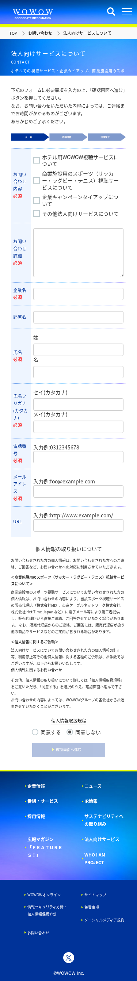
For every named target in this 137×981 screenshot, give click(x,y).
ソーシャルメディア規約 (104, 920)
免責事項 (91, 907)
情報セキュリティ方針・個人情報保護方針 (47, 910)
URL (17, 521)
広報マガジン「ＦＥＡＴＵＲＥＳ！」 (44, 847)
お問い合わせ (38, 932)
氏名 (17, 356)
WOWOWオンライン (44, 894)
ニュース (93, 786)
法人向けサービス (101, 839)
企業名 (19, 294)
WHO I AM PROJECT (94, 858)
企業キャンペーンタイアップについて (80, 200)
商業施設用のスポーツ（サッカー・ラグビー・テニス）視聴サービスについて (80, 180)
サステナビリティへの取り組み (103, 820)
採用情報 (36, 816)
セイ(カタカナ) (50, 392)
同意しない (88, 732)
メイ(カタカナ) (50, 414)
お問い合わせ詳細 (19, 252)
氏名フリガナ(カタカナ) (20, 410)
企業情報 (36, 786)
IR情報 (91, 801)
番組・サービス (42, 801)
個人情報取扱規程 (68, 720)
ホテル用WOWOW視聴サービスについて (80, 161)
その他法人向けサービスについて (80, 213)
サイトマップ (95, 894)
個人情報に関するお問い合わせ (36, 669)
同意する (51, 732)
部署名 (19, 317)
